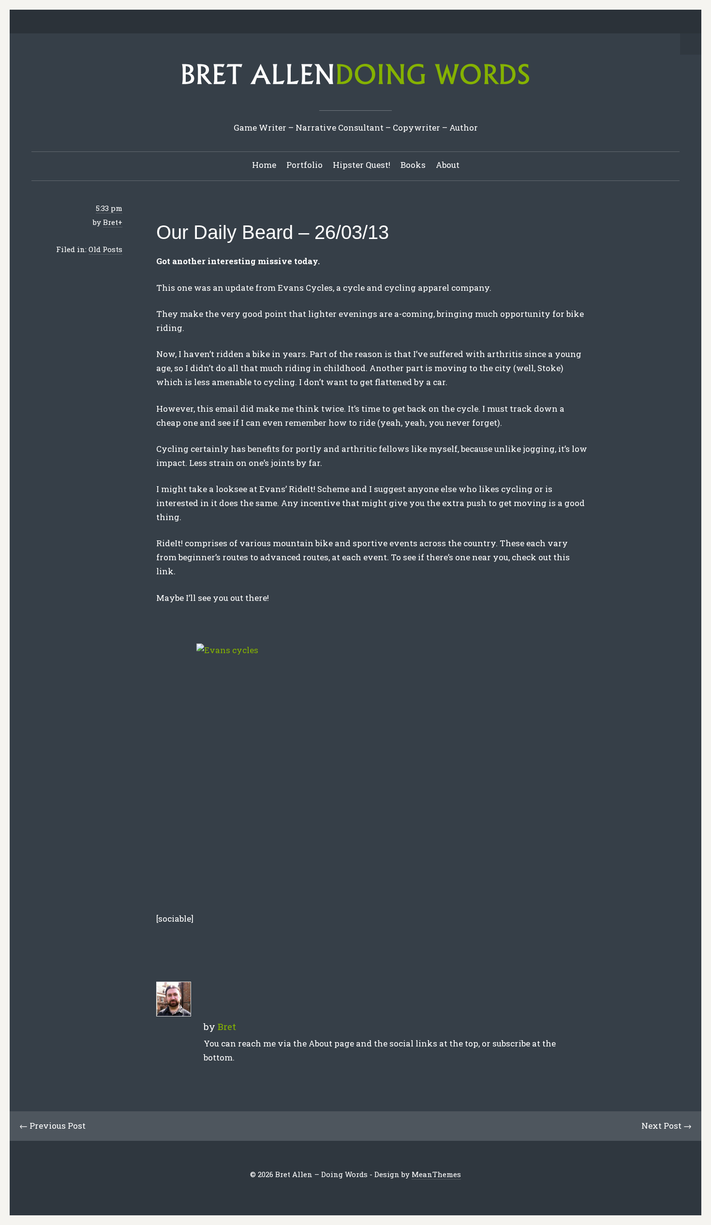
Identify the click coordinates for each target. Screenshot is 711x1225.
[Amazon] (393, 22)
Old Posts (105, 249)
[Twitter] (303, 22)
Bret (110, 222)
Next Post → (666, 1125)
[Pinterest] (348, 22)
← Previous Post (52, 1125)
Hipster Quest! (361, 164)
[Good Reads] (378, 22)
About (447, 164)
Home (264, 164)
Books (413, 164)
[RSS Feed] (408, 22)
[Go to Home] (355, 87)
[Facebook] (318, 22)
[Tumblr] (363, 22)
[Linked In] (333, 22)
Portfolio (304, 164)
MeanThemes (436, 1174)
